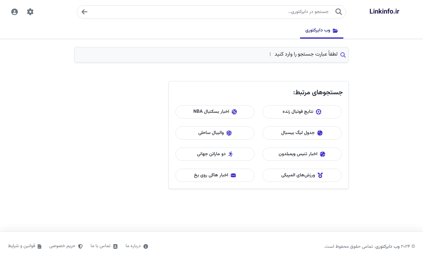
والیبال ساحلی (211, 133)
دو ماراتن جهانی (211, 154)
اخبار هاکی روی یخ (211, 175)
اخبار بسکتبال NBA (211, 111)
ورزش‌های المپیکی (298, 175)
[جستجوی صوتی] (84, 12)
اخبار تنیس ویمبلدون (298, 154)
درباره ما (133, 246)
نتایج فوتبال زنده (298, 111)
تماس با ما (100, 246)
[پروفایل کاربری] (14, 12)
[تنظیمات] (30, 12)
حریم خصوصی (62, 246)
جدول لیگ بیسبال (298, 133)
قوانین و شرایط (21, 246)
